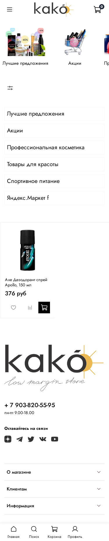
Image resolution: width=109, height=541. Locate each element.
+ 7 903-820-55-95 (29, 405)
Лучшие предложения (25, 63)
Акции (74, 63)
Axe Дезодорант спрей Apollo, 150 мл (26, 282)
